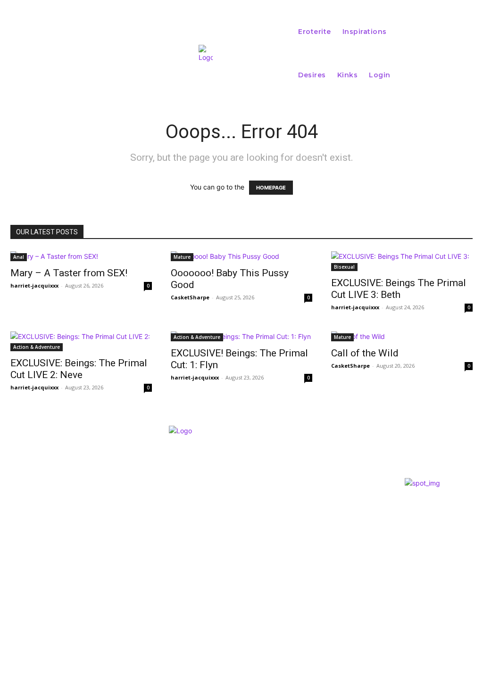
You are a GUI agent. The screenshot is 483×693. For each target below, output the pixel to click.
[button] (453, 53)
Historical (238, 565)
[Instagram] (8, 581)
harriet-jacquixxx (34, 285)
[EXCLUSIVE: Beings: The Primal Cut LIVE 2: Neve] (81, 341)
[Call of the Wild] (402, 336)
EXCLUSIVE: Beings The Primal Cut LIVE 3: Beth (398, 288)
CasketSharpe (190, 297)
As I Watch (239, 529)
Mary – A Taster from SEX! (68, 273)
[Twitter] (28, 581)
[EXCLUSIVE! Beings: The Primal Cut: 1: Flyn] (241, 336)
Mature (182, 257)
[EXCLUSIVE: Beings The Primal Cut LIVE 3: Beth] (402, 261)
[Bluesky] (48, 581)
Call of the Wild (365, 353)
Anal (18, 257)
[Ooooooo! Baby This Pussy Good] (241, 256)
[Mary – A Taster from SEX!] (81, 256)
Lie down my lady (254, 502)
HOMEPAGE (271, 187)
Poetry (233, 513)
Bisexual (344, 267)
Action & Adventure (36, 347)
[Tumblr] (68, 581)
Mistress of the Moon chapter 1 (276, 555)
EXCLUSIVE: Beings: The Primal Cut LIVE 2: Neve (78, 368)
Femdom (234, 539)
